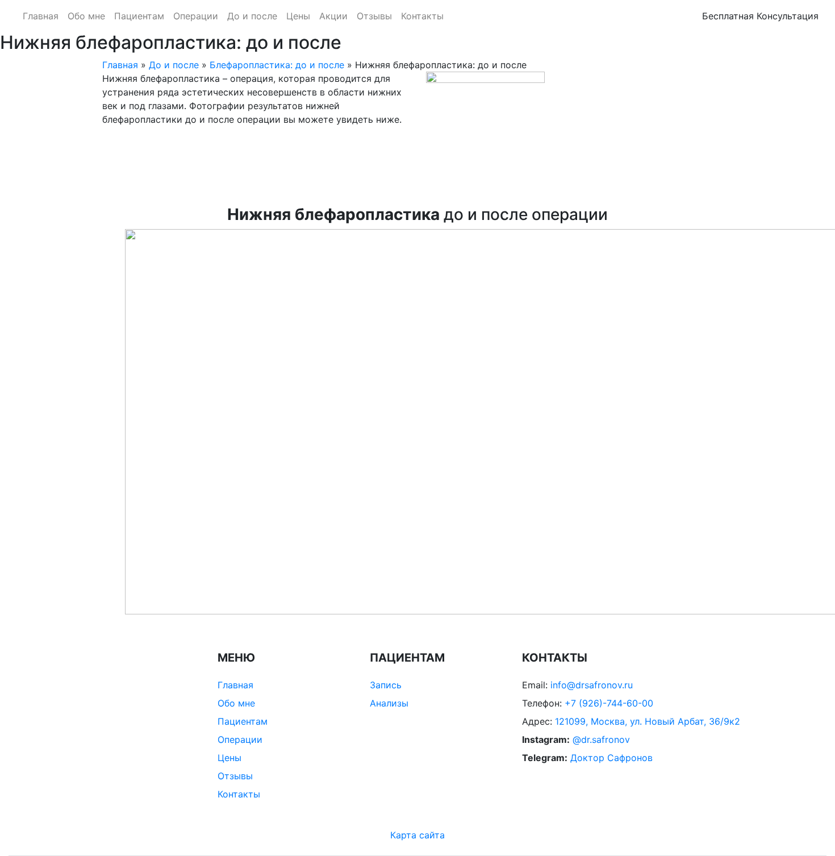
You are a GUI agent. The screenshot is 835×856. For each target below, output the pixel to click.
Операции (195, 16)
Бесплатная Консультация (760, 16)
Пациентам (139, 16)
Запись (386, 685)
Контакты (422, 16)
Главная (41, 16)
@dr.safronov (601, 739)
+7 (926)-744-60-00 (609, 703)
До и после (252, 16)
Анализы (389, 703)
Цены (298, 16)
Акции (333, 16)
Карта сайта (417, 835)
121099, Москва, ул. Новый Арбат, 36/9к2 (647, 721)
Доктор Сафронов (611, 757)
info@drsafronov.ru (591, 685)
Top (808, 829)
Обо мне (86, 16)
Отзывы (374, 16)
